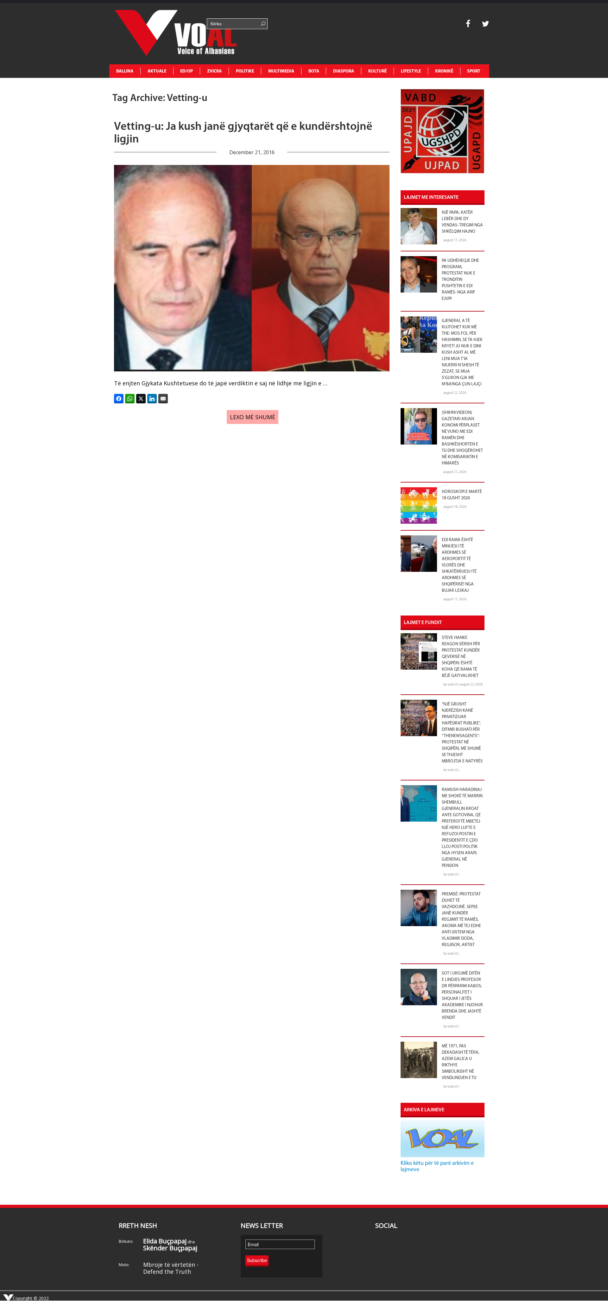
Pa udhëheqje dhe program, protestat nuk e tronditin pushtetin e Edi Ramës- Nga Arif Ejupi (460, 279)
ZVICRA (214, 71)
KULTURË (377, 71)
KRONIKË (444, 71)
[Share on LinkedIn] (152, 398)
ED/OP (186, 71)
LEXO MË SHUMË (252, 417)
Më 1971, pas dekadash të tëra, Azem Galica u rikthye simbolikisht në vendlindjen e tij (460, 1062)
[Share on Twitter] (141, 398)
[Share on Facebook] (119, 398)
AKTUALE (157, 71)
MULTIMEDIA (281, 71)
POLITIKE (245, 71)
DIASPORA (343, 71)
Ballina (124, 71)
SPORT (473, 71)
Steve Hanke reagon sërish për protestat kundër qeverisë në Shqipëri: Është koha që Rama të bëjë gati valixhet (461, 656)
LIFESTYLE (411, 71)
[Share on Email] (163, 398)
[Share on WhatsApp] (130, 398)
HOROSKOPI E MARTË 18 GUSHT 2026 (462, 495)
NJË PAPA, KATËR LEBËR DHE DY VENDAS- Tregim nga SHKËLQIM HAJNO (462, 222)
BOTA (313, 71)
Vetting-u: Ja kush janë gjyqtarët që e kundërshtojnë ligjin (243, 133)
